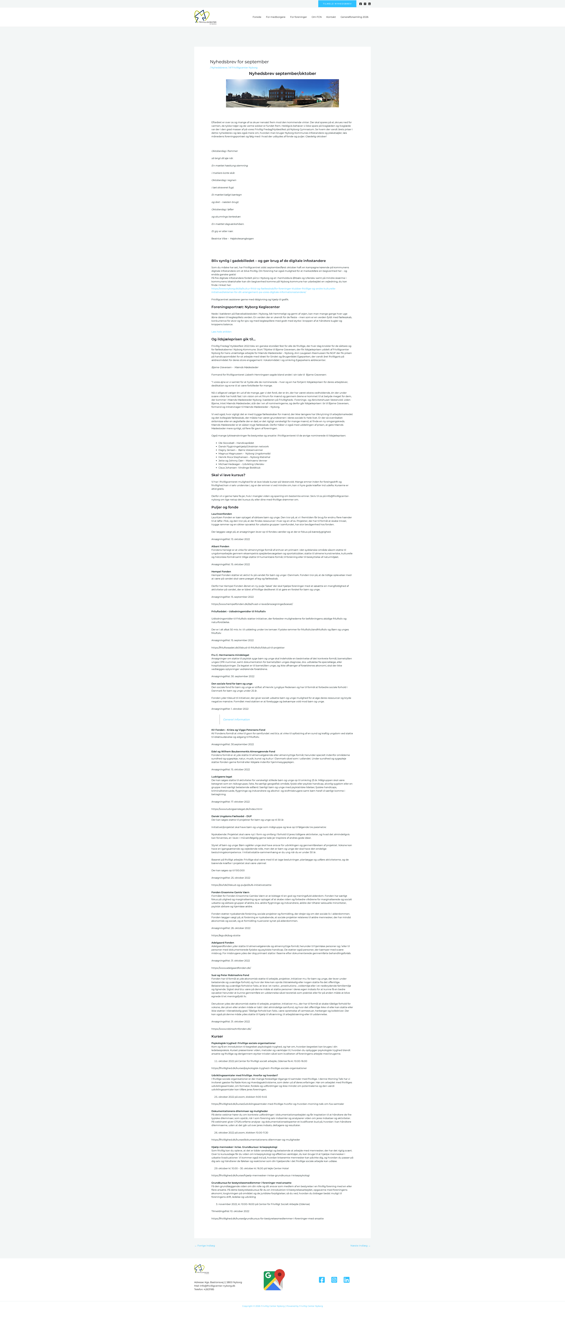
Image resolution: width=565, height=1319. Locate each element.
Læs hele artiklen (221, 331)
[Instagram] (365, 4)
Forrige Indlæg (205, 1245)
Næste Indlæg (360, 1245)
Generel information (236, 719)
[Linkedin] (369, 4)
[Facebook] (360, 4)
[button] (337, 3)
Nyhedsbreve (219, 67)
